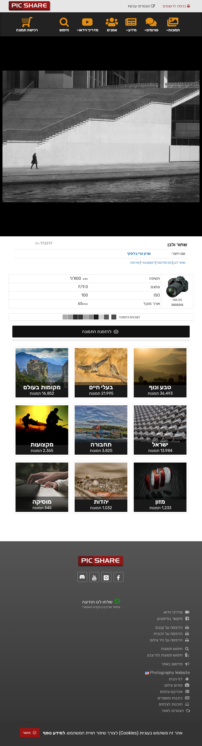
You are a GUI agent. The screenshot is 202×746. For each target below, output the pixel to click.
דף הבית (177, 679)
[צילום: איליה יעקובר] (160, 480)
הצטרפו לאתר (173, 710)
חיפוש (64, 30)
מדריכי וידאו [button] (88, 30)
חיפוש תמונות (173, 648)
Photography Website (169, 672)
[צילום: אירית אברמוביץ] (160, 366)
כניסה (175, 6)
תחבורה (101, 444)
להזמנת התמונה (98, 331)
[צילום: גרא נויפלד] (42, 367)
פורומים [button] (152, 30)
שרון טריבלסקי (139, 253)
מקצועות (41, 444)
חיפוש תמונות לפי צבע (166, 655)
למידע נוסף (54, 733)
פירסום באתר (173, 664)
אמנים (112, 30)
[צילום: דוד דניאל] (101, 366)
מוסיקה (41, 501)
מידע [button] (132, 30)
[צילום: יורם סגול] (160, 423)
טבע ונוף (160, 387)
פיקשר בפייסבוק (171, 618)
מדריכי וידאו (174, 612)
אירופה (134, 262)
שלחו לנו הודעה (97, 602)
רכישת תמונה (27, 30)
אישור (27, 733)
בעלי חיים (101, 387)
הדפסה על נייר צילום (167, 640)
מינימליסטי (164, 262)
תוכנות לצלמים (172, 704)
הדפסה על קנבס (170, 627)
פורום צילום (174, 685)
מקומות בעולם (42, 387)
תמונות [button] (174, 30)
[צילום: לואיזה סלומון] (101, 423)
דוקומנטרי (148, 262)
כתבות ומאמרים (171, 698)
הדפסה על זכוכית (169, 633)
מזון (160, 501)
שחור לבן (179, 262)
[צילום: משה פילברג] (101, 480)
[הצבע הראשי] (113, 317)
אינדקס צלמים (172, 691)
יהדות (101, 501)
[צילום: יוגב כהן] (42, 424)
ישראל (160, 444)
